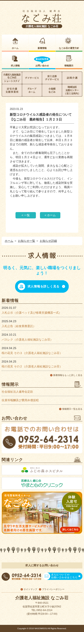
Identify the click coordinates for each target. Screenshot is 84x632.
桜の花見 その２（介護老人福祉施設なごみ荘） (32, 366)
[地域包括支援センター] (72, 90)
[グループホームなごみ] (32, 90)
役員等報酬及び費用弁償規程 (20, 400)
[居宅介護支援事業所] (12, 90)
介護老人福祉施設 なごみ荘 (42, 26)
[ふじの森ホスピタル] (42, 470)
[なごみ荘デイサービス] (32, 78)
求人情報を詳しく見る (44, 286)
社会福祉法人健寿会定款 (17, 391)
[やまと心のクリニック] (42, 483)
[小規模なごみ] (52, 90)
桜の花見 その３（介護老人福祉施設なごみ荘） (32, 353)
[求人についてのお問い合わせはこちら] (62, 579)
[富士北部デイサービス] (52, 78)
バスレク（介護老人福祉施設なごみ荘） (27, 339)
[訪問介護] (72, 78)
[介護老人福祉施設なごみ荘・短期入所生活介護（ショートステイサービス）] (12, 78)
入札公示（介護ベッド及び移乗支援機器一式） (32, 312)
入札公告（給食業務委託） (19, 326)
